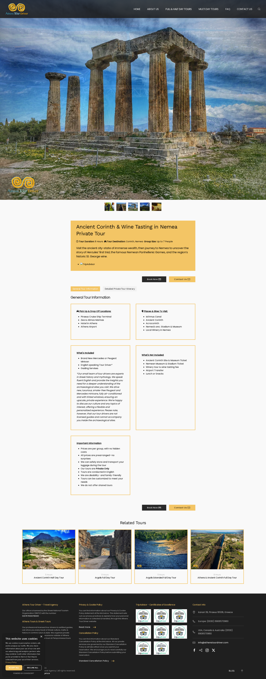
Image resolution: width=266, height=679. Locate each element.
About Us (153, 9)
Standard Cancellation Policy (94, 660)
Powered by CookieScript (23, 673)
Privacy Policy (11, 662)
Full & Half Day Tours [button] (179, 9)
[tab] (109, 207)
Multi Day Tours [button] (208, 9)
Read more (84, 627)
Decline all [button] (32, 668)
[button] (259, 9)
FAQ (227, 9)
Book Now (152, 279)
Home (137, 9)
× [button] (41, 637)
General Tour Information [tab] (85, 288)
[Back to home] (17, 9)
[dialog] (23, 655)
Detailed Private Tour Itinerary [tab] (120, 288)
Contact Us (244, 9)
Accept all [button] (14, 668)
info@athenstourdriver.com (213, 642)
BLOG (232, 670)
